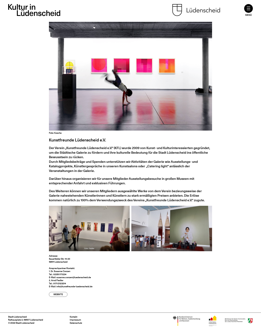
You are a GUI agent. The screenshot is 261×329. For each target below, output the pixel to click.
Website (58, 294)
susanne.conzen (64, 277)
